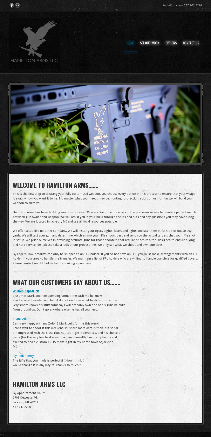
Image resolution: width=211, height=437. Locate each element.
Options (171, 43)
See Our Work (149, 43)
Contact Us (191, 43)
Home (130, 43)
